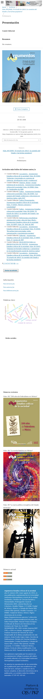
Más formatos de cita (11, 140)
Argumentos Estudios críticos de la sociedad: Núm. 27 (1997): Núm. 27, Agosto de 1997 (23, 237)
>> (17, 263)
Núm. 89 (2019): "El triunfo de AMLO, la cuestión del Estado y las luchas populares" (19, 10)
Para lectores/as (9, 284)
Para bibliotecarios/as (11, 291)
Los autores (23, 174)
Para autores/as (8, 287)
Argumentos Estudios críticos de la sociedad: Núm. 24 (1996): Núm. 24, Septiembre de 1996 (23, 187)
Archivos (12, 7)
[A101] (21, 558)
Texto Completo (22, 109)
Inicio (4, 7)
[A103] (21, 446)
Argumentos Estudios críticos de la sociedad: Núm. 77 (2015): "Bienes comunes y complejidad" (22, 204)
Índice (21, 191)
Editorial (22, 235)
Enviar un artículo (11, 270)
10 (14, 263)
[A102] (21, 501)
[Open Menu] (2, 2)
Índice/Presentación (27, 200)
